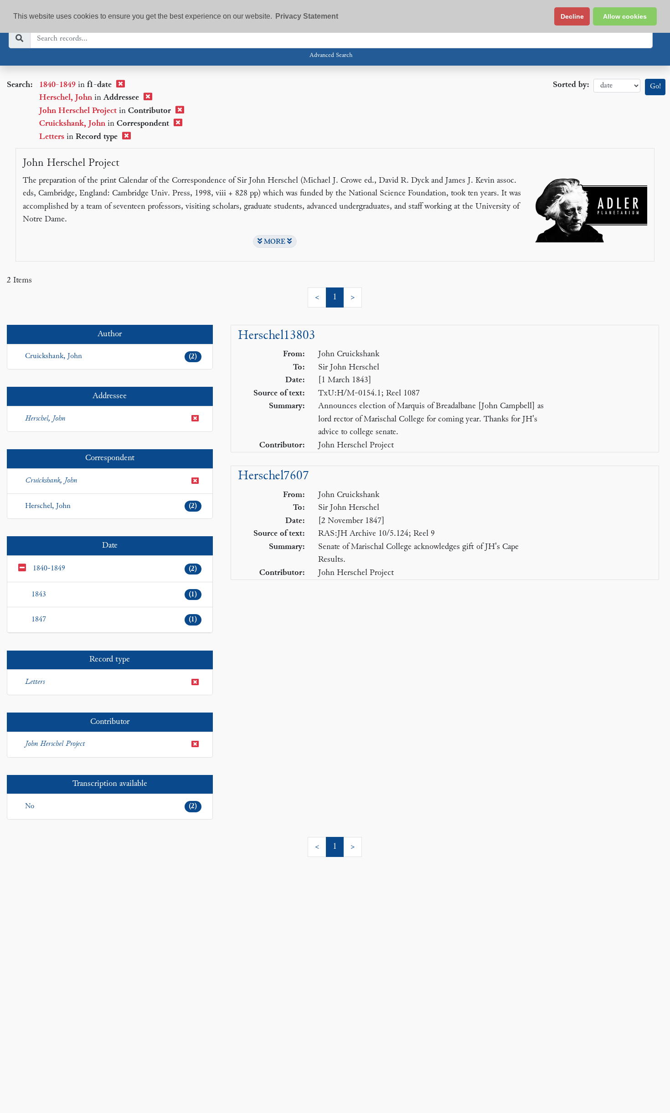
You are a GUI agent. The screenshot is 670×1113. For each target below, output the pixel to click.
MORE (274, 242)
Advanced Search (330, 55)
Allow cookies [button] (625, 16)
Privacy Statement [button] (306, 16)
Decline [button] (572, 16)
